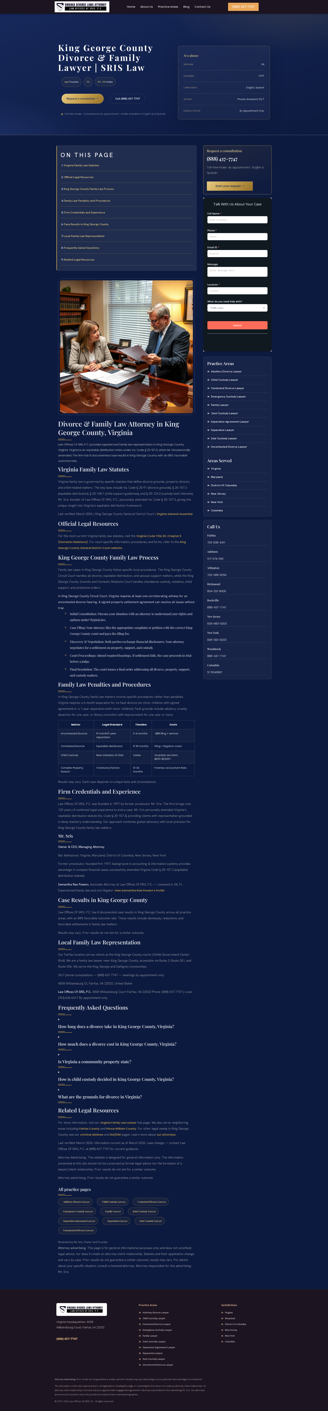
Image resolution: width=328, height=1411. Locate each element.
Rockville (213, 600)
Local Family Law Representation (84, 236)
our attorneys (166, 1135)
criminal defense (91, 1135)
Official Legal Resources (79, 177)
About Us (146, 7)
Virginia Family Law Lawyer (118, 1123)
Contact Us (202, 7)
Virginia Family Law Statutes (81, 165)
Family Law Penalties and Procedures (87, 200)
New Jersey (214, 616)
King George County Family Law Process (89, 189)
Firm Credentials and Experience (84, 212)
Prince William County (121, 1129)
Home (131, 7)
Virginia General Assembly (174, 514)
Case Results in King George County (86, 224)
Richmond (213, 584)
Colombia (213, 665)
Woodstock (214, 649)
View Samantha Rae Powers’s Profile (139, 890)
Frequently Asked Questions (81, 248)
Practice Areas (168, 7)
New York (213, 632)
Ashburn (212, 551)
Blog (186, 7)
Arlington (213, 568)
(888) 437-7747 (222, 158)
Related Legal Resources (79, 259)
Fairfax (211, 535)
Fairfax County (89, 1129)
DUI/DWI (115, 1135)
